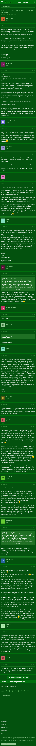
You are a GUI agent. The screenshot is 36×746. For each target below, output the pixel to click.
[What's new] (31, 2)
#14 (34, 527)
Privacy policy (4, 730)
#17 (34, 664)
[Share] (32, 26)
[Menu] (2, 2)
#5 (34, 183)
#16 (34, 632)
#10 (34, 355)
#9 (34, 331)
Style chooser (4, 721)
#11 (34, 404)
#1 (34, 25)
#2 (34, 70)
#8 (34, 314)
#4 (34, 154)
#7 (34, 273)
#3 (34, 128)
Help (2, 733)
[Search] (34, 2)
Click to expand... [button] (18, 289)
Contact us (3, 724)
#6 (34, 227)
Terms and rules (4, 727)
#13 (34, 484)
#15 (34, 566)
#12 (34, 426)
